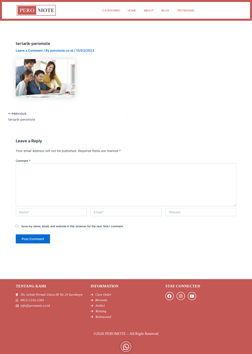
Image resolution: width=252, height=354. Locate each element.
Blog (165, 10)
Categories (111, 10)
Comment (23, 160)
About (149, 10)
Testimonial (186, 10)
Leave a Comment (29, 50)
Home (132, 10)
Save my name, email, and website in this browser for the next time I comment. (72, 226)
